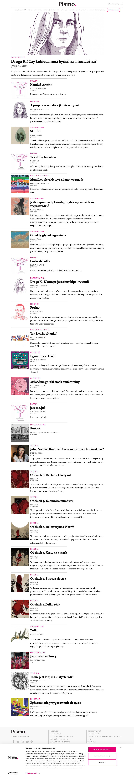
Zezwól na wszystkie (102, 749)
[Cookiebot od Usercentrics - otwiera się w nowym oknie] (12, 773)
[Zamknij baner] (126, 747)
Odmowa (102, 762)
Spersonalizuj (101, 756)
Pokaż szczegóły (31, 773)
